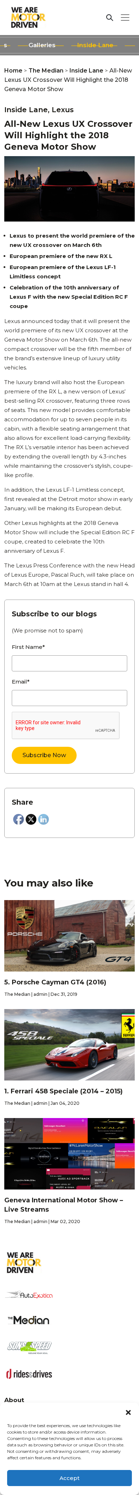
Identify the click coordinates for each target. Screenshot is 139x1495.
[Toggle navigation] (125, 17)
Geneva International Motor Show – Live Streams (63, 1204)
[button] (128, 1411)
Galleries (42, 45)
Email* (21, 681)
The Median (46, 70)
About (14, 1400)
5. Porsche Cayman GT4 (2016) (55, 982)
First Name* (28, 647)
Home (13, 70)
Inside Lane (95, 45)
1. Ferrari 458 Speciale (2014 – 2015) (63, 1091)
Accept (69, 1478)
